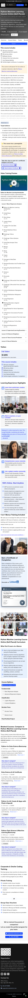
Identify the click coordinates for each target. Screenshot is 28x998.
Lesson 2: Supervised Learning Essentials (13, 330)
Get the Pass (20, 5)
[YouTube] (2, 974)
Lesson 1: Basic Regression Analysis (12, 204)
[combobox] (11, 5)
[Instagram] (8, 974)
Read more (20, 755)
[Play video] (14, 183)
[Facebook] (5, 974)
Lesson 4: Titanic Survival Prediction (12, 337)
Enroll (13, 35)
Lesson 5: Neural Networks (9, 341)
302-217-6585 (14, 937)
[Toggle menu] (26, 5)
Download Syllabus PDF (9, 685)
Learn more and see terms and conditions (12, 535)
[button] (24, 994)
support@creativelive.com (14, 933)
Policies (14, 996)
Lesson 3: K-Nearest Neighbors (10, 334)
